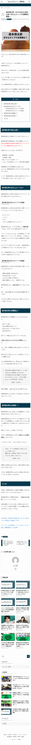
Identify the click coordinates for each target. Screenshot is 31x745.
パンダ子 (15, 565)
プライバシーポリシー (22, 734)
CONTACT (15, 734)
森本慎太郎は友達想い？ (11, 116)
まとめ (6, 118)
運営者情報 (9, 736)
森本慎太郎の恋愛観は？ (11, 113)
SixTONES (9, 19)
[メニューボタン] (1, 2)
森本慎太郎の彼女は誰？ (11, 103)
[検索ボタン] (29, 2)
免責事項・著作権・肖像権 (18, 736)
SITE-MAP (9, 734)
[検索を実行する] (28, 656)
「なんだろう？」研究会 (15, 2)
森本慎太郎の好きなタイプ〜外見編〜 (15, 108)
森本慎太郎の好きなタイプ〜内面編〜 (15, 110)
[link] (15, 569)
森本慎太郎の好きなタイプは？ (12, 106)
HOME (5, 734)
